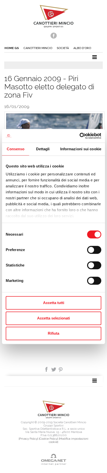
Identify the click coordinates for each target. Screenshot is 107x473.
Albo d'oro (82, 48)
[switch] (94, 250)
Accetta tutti (53, 303)
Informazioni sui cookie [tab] (80, 149)
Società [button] (63, 48)
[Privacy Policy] (28, 438)
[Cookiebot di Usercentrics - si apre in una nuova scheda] (79, 136)
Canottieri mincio (37, 48)
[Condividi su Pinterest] (61, 369)
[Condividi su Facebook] (47, 369)
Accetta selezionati (53, 318)
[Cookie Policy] (48, 438)
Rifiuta (53, 333)
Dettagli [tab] (43, 149)
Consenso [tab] (16, 149)
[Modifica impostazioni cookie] (68, 440)
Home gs (11, 48)
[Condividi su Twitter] (54, 369)
